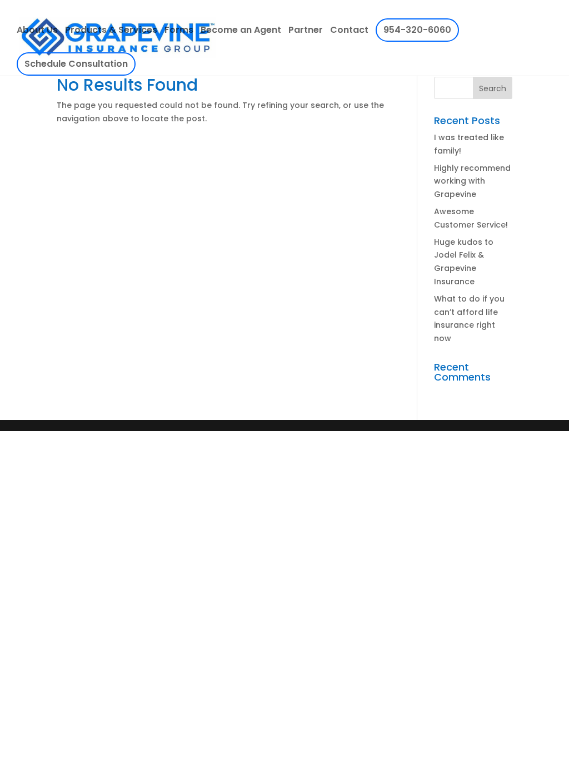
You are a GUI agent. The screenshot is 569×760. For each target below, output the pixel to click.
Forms (178, 31)
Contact (349, 31)
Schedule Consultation (76, 63)
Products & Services (111, 31)
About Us (37, 31)
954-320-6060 (417, 29)
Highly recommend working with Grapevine (472, 181)
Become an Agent (241, 31)
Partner (305, 31)
